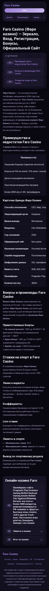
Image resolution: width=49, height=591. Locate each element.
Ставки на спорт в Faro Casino (26, 81)
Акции (36, 17)
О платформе (39, 559)
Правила (10, 564)
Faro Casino (12, 5)
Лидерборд (23, 559)
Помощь (38, 564)
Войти (24, 10)
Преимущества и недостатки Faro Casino (26, 62)
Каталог (8, 559)
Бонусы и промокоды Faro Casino (27, 72)
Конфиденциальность (24, 564)
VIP (31, 559)
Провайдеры (23, 17)
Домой (9, 17)
